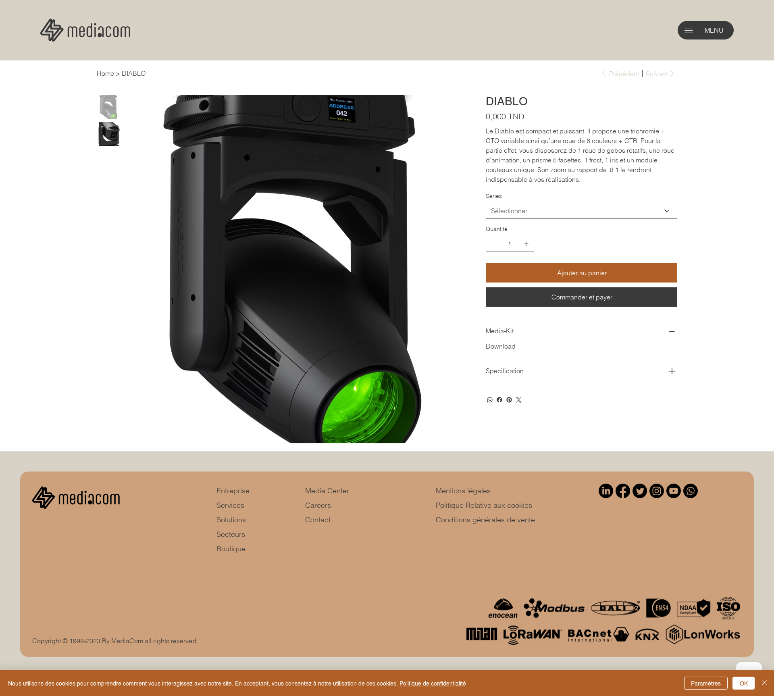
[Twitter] (519, 400)
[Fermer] (764, 683)
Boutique (231, 548)
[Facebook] (499, 400)
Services (230, 505)
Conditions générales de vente (485, 519)
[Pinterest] (509, 400)
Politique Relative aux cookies (484, 505)
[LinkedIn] (606, 491)
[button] (689, 30)
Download (501, 346)
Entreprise (233, 490)
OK (744, 683)
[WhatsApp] (490, 400)
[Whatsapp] (690, 491)
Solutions (231, 519)
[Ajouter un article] (526, 244)
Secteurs (230, 534)
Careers (318, 505)
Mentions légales (463, 490)
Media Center (327, 490)
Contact (318, 519)
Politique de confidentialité (432, 683)
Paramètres (706, 683)
